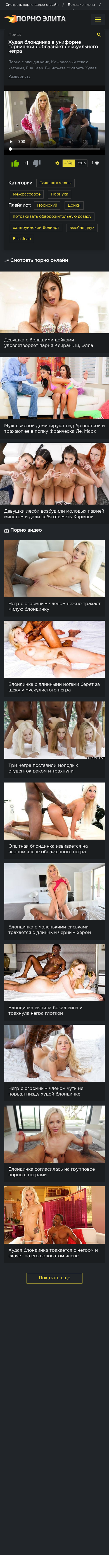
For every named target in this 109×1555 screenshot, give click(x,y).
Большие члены (55, 183)
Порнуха (59, 194)
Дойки (74, 205)
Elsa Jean (22, 239)
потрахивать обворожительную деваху (52, 216)
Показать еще (54, 1278)
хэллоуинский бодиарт (36, 227)
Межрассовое (27, 194)
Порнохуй (47, 205)
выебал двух (82, 227)
